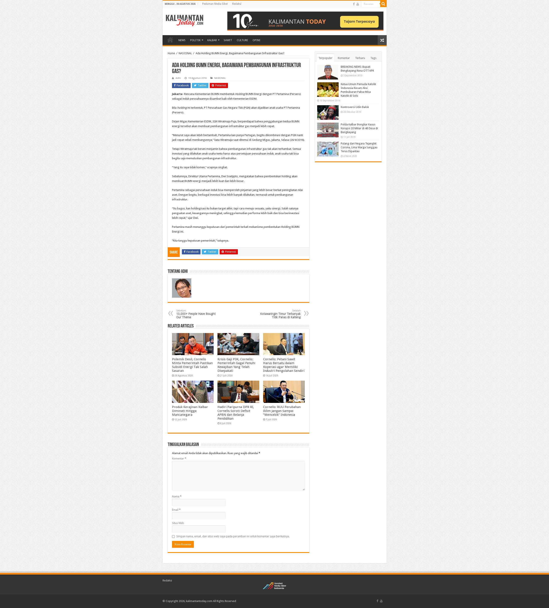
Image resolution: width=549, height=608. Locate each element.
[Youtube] (357, 4)
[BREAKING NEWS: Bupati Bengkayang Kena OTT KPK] (328, 72)
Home (171, 53)
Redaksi (236, 3)
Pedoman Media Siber (215, 3)
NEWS (182, 40)
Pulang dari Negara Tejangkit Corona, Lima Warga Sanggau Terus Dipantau (359, 147)
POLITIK (195, 40)
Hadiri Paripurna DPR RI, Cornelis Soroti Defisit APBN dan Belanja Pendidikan (235, 412)
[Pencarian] (383, 4)
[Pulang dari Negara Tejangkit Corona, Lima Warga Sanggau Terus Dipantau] (328, 149)
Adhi (178, 78)
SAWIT (228, 40)
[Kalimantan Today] (184, 20)
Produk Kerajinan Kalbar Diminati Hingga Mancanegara (190, 411)
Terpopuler (325, 58)
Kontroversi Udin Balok (355, 107)
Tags (373, 58)
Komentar (179, 458)
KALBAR (212, 40)
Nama (176, 496)
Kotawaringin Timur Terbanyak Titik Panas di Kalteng (280, 314)
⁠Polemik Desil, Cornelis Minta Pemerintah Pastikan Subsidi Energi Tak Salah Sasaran (192, 365)
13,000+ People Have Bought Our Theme (196, 314)
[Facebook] (354, 4)
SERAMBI (170, 39)
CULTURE (242, 40)
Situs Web (178, 523)
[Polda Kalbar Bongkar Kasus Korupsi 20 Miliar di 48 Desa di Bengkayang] (328, 130)
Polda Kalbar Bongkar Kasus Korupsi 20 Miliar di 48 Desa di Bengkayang (359, 128)
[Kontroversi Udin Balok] (328, 112)
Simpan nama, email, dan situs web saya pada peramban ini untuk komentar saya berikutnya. (233, 536)
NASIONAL (185, 53)
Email (176, 509)
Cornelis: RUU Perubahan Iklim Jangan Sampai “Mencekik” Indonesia (282, 411)
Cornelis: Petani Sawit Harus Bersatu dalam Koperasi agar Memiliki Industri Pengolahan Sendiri (283, 365)
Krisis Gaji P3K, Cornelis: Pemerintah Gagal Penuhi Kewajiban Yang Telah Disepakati (236, 365)
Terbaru (360, 58)
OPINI (256, 40)
